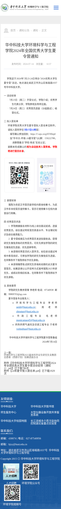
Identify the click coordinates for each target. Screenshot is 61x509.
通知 (35, 30)
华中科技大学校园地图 (14, 420)
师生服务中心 (8, 412)
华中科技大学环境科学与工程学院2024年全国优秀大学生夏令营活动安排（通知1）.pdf (30, 366)
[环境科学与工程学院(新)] (24, 8)
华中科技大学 (8, 406)
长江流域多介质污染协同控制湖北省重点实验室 (45, 422)
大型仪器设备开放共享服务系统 (45, 413)
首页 (13, 30)
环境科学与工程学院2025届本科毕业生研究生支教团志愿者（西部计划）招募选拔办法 (30, 356)
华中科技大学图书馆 (42, 406)
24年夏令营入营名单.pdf (25, 370)
